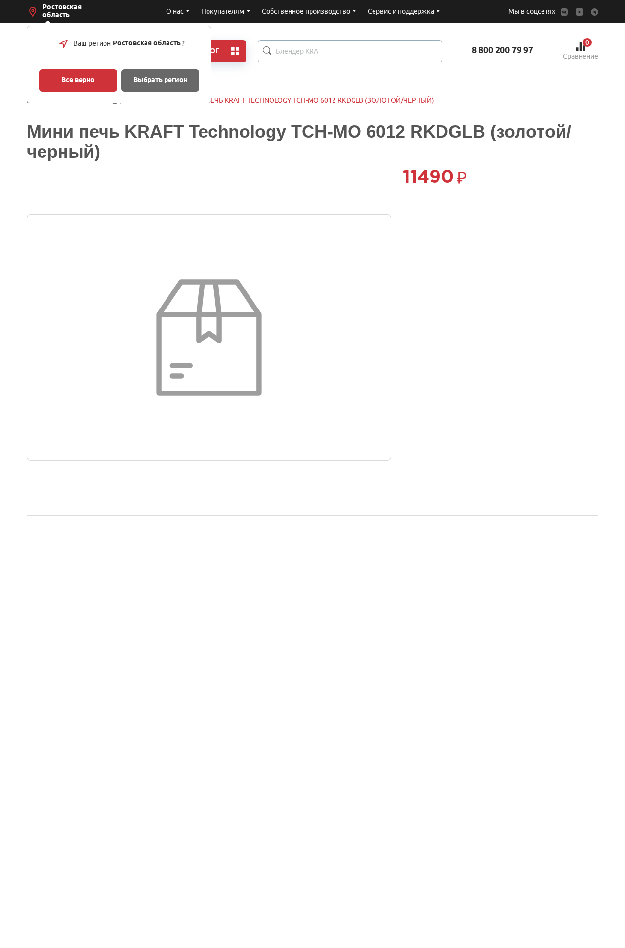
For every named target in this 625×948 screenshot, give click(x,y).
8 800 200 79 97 (502, 51)
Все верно (78, 80)
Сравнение (580, 51)
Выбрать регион (160, 80)
